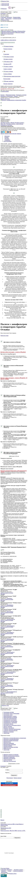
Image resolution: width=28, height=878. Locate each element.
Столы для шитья (7, 759)
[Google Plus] (10, 132)
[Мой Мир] (8, 132)
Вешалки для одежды (8, 727)
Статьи (2, 18)
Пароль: (7, 772)
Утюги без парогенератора (10, 718)
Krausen (16, 96)
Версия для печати (5, 98)
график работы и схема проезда (8, 40)
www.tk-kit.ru (9, 598)
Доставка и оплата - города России (14, 124)
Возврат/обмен (16, 17)
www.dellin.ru (9, 658)
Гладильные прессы (8, 724)
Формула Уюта (12, 873)
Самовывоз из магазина (6, 125)
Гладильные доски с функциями (11, 713)
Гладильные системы (8, 712)
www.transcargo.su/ (11, 619)
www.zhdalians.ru (10, 632)
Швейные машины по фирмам (10, 754)
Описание (7, 136)
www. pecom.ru (10, 611)
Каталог (3, 94)
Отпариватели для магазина (10, 721)
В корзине (3, 13)
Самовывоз (7, 140)
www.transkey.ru (10, 678)
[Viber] (11, 8)
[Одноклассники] (6, 132)
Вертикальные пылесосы (9, 744)
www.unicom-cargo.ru (11, 671)
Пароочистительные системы (10, 747)
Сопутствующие (7, 141)
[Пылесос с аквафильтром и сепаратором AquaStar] (14, 100)
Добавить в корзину (5, 119)
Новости (2, 820)
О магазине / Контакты (6, 17)
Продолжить (14, 775)
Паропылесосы (7, 741)
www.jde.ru (9, 645)
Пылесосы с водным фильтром (11, 739)
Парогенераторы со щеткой (10, 717)
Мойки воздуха (7, 748)
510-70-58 (4, 27)
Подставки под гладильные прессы (12, 725)
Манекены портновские (9, 758)
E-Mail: (7, 770)
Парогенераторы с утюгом (9, 716)
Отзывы (6, 137)
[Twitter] (4, 132)
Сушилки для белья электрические (11, 729)
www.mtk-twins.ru (10, 665)
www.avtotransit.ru (10, 625)
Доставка (6, 138)
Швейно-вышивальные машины (11, 756)
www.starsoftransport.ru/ (12, 691)
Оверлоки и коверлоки (9, 757)
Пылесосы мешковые (8, 743)
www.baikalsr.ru (10, 605)
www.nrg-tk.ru (9, 685)
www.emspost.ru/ (10, 639)
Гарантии (3, 871)
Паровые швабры (7, 745)
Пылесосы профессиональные (10, 740)
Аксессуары (6, 733)
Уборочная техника (10, 94)
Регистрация (10, 777)
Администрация (17, 18)
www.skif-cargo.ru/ (10, 652)
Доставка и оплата (18, 869)
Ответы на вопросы (18, 871)
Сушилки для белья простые (10, 730)
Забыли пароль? (17, 777)
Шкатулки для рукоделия (9, 761)
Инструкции (8, 18)
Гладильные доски (7, 714)
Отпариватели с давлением (10, 722)
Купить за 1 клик (4, 121)
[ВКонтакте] (2, 132)
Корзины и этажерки (8, 731)
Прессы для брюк (7, 726)
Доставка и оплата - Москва (7, 122)
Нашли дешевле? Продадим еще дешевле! (11, 133)
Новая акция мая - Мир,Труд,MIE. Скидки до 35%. (13, 830)
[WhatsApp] (4, 8)
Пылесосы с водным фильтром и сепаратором (14, 738)
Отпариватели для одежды (10, 720)
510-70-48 (4, 25)
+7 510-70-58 (5, 3)
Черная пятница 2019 (6, 828)
